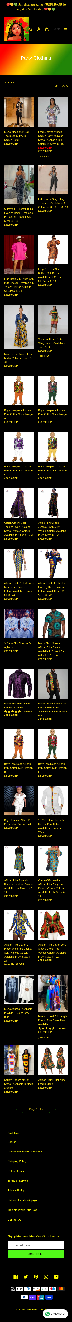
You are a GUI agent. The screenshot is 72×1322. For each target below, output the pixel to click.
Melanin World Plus (30, 1309)
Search (12, 1141)
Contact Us (14, 1219)
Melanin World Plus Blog (22, 1209)
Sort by (9, 82)
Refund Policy (16, 1170)
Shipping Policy (17, 1161)
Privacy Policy (16, 1190)
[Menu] (65, 29)
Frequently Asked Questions (25, 1151)
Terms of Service (18, 1180)
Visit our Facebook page (22, 1200)
